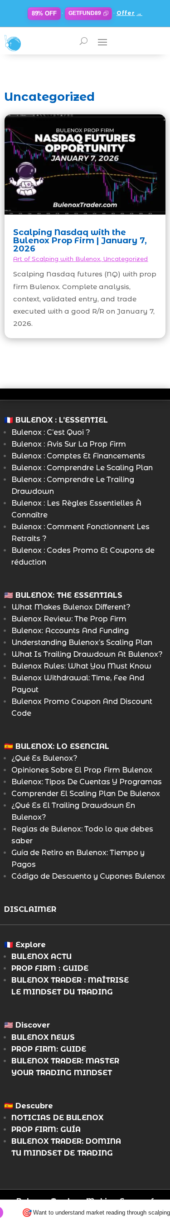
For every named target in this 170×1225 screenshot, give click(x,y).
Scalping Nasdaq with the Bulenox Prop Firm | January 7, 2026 (80, 240)
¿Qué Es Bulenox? (44, 758)
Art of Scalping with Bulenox (56, 258)
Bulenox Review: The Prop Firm (68, 619)
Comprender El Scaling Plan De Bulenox (85, 793)
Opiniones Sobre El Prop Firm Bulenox (81, 770)
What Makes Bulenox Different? (71, 607)
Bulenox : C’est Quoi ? (50, 432)
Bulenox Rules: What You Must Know (81, 666)
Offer (129, 13)
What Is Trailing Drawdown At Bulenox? (87, 654)
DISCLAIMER (30, 909)
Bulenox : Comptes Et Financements (78, 456)
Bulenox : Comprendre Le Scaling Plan (82, 467)
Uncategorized (125, 258)
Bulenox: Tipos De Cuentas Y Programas (86, 781)
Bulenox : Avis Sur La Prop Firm (68, 444)
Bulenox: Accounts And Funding (70, 630)
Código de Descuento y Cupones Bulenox (88, 876)
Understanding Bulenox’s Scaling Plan (81, 642)
